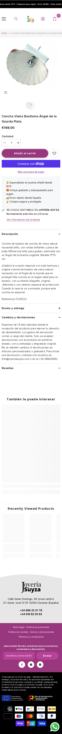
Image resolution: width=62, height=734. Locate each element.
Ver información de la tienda (23, 219)
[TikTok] (40, 664)
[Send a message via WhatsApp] (54, 726)
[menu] (4, 19)
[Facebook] (22, 664)
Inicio (4, 33)
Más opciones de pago (31, 171)
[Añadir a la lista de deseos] (54, 153)
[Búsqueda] (16, 19)
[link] (31, 486)
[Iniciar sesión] (43, 19)
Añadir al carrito (25, 153)
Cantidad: (8, 136)
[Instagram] (31, 664)
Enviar (47, 655)
